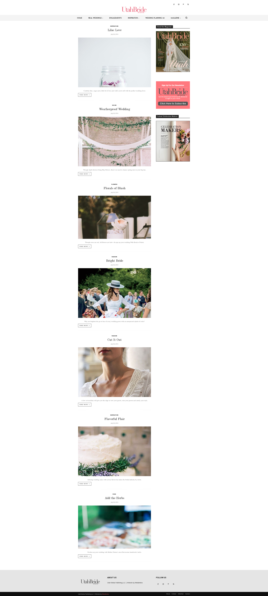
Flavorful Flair (114, 419)
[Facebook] (174, 4)
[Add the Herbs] (114, 527)
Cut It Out (114, 340)
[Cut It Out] (114, 372)
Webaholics (139, 583)
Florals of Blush (115, 188)
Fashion (114, 257)
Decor (114, 105)
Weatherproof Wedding (114, 109)
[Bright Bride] (114, 293)
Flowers (114, 184)
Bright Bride (114, 260)
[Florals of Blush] (114, 217)
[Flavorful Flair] (114, 451)
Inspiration (114, 26)
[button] (186, 17)
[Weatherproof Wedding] (114, 141)
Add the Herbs (114, 498)
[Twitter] (188, 4)
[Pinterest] (183, 4)
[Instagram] (178, 4)
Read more (84, 95)
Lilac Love (115, 30)
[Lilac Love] (114, 62)
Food (114, 494)
